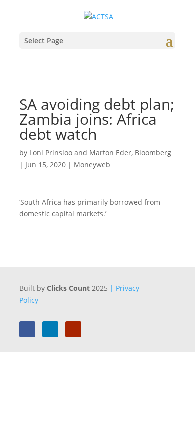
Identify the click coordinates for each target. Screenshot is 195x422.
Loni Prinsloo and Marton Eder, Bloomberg (101, 153)
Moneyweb (92, 165)
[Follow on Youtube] (74, 330)
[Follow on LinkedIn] (50, 330)
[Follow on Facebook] (28, 330)
